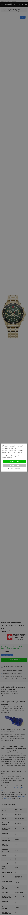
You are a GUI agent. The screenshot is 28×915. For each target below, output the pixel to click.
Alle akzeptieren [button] (14, 461)
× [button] (24, 445)
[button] (14, 469)
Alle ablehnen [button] (14, 465)
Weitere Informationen (18, 457)
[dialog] (14, 457)
